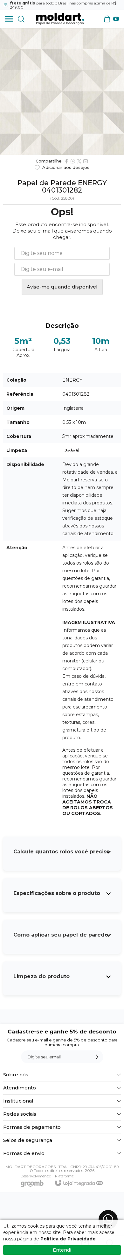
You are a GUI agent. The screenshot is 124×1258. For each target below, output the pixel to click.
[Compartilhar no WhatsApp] (73, 161)
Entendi (62, 1250)
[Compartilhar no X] (79, 161)
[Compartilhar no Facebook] (66, 161)
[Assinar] (97, 1056)
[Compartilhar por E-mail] (85, 161)
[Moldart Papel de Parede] (60, 19)
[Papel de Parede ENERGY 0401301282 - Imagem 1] (62, 91)
